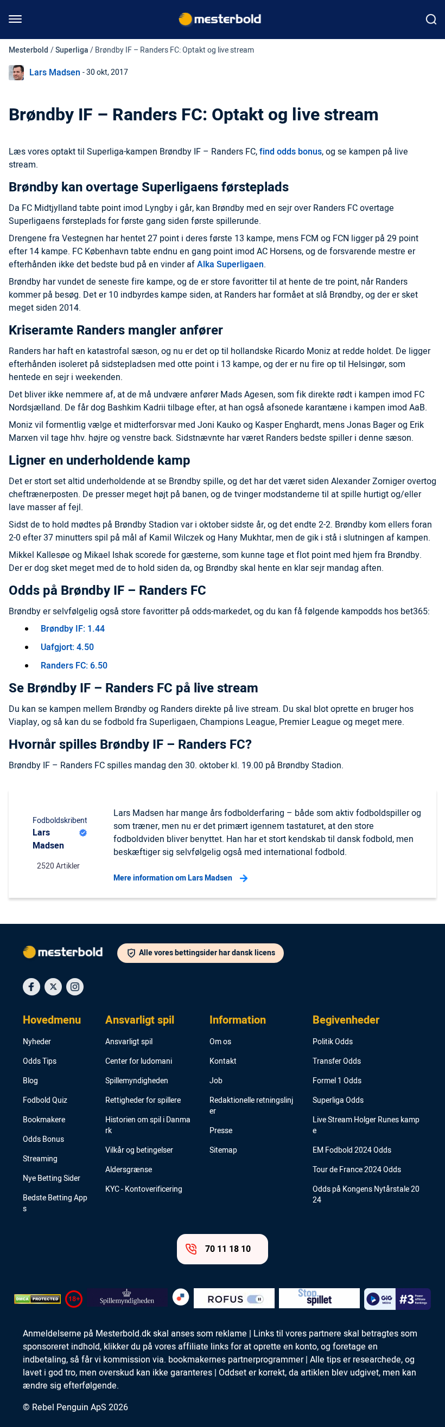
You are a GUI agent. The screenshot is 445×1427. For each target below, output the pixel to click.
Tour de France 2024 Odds (357, 1170)
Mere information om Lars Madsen (172, 878)
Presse (220, 1131)
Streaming (40, 1159)
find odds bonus (290, 151)
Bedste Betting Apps (55, 1203)
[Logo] (70, 954)
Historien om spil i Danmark (147, 1125)
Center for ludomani (138, 1061)
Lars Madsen (54, 72)
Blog (30, 1081)
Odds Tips (39, 1061)
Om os (220, 1042)
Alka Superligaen (230, 264)
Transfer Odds (337, 1061)
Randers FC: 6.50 (74, 665)
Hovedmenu (52, 1020)
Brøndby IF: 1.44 (73, 628)
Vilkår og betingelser (139, 1150)
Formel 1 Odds (337, 1081)
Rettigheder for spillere (143, 1100)
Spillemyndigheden (136, 1081)
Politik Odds (333, 1042)
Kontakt (223, 1061)
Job (216, 1081)
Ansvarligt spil (139, 1020)
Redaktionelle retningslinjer (251, 1106)
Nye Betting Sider (51, 1178)
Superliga (71, 50)
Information (237, 1020)
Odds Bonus (43, 1139)
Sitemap (223, 1150)
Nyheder (37, 1042)
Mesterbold (28, 50)
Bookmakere (44, 1120)
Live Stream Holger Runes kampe (366, 1125)
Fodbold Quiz (45, 1100)
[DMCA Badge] (37, 1299)
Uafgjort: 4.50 (67, 647)
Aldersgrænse (128, 1170)
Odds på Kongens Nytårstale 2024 (366, 1195)
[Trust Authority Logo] (127, 1299)
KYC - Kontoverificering (143, 1189)
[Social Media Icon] (31, 986)
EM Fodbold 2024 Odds (352, 1150)
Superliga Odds (338, 1100)
